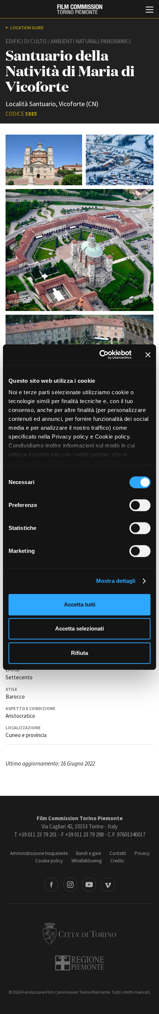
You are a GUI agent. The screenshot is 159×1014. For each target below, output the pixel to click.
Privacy (142, 853)
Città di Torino (79, 933)
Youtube (89, 885)
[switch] (139, 505)
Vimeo (108, 885)
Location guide (27, 27)
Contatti (117, 853)
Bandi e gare (88, 853)
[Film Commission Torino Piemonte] (79, 9)
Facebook (51, 885)
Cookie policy (49, 861)
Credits (117, 861)
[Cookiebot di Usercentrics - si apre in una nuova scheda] (100, 354)
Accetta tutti (79, 604)
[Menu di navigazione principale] (149, 10)
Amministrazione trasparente (39, 853)
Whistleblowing (86, 861)
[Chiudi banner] (147, 354)
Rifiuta (79, 653)
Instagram (70, 885)
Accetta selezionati (79, 628)
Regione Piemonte (79, 963)
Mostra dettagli (116, 581)
